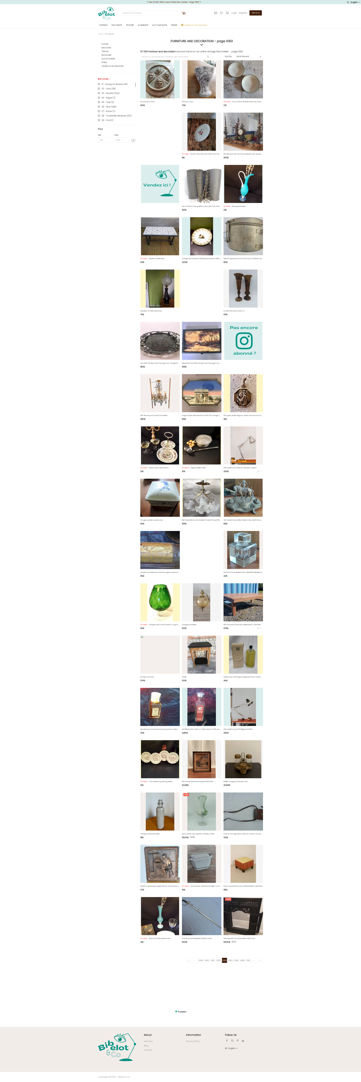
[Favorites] (222, 13)
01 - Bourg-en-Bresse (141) (114, 84)
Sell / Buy (148, 1041)
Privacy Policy (193, 1041)
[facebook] (227, 1040)
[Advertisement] (117, 187)
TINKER (174, 25)
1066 (242, 960)
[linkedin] (243, 1040)
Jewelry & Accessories (113, 66)
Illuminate (106, 55)
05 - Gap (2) (108, 102)
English (354, 2)
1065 (236, 960)
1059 (201, 960)
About (148, 1035)
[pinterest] (238, 1040)
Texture (105, 51)
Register (243, 12)
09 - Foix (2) (107, 120)
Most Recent (243, 56)
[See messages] (216, 13)
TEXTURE (130, 25)
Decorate (106, 47)
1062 (218, 960)
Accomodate (108, 58)
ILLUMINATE (143, 25)
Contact (148, 1050)
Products (110, 34)
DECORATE (117, 25)
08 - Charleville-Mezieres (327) (117, 115)
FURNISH (103, 25)
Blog (146, 1045)
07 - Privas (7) (108, 111)
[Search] (184, 13)
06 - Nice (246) (109, 106)
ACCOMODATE (159, 25)
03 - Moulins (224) (110, 93)
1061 (212, 960)
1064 (230, 960)
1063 (224, 960)
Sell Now (256, 12)
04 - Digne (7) (108, 97)
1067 (248, 960)
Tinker (104, 62)
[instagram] (232, 1040)
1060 (207, 960)
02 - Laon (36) (109, 88)
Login (234, 12)
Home (101, 34)
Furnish (105, 44)
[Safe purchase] (227, 13)
